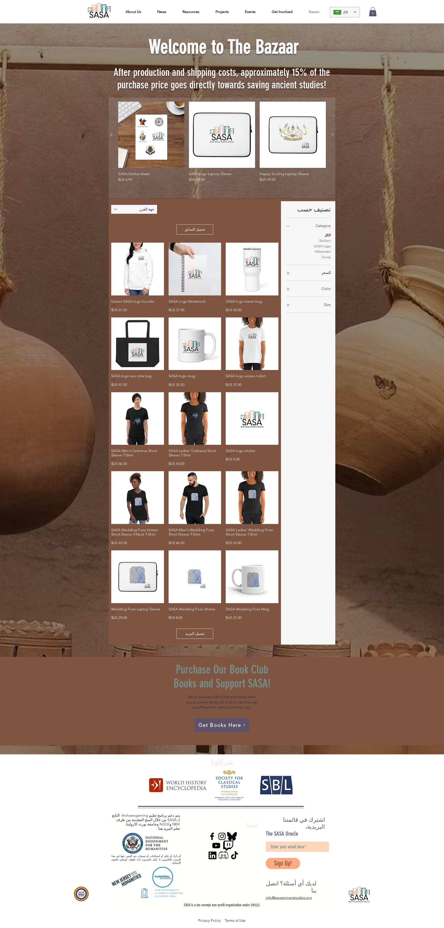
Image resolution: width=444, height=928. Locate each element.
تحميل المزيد (194, 633)
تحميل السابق (195, 229)
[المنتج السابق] (332, 134)
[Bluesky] (232, 836)
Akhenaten (323, 251)
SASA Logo (322, 246)
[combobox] (134, 209)
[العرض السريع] (252, 269)
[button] (373, 11)
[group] (222, 148)
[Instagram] (222, 836)
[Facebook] (212, 836)
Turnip (326, 257)
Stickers (325, 240)
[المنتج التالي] (111, 134)
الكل (327, 235)
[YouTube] (216, 845)
